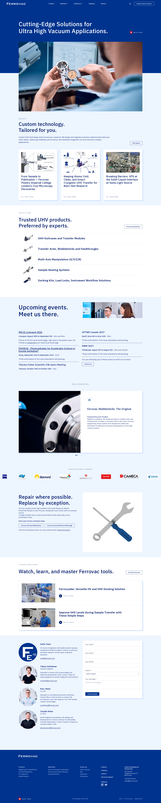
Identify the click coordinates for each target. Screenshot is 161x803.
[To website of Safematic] (57, 476)
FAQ (81, 772)
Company (92, 3)
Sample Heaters (24, 776)
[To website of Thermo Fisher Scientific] (78, 476)
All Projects (136, 143)
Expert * (88, 670)
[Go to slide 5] (83, 455)
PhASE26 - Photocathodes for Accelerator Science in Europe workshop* (47, 349)
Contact (103, 3)
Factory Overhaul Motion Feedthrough (59, 525)
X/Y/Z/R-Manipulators (25, 772)
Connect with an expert (144, 4)
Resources (77, 3)
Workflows (51, 767)
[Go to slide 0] (76, 455)
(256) (45, 340)
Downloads (83, 774)
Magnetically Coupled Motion (28, 769)
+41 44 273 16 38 (129, 779)
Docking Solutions (53, 774)
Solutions (63, 3)
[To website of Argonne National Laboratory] (36, 476)
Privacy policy (128, 799)
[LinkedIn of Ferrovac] (102, 785)
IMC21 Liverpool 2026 (30, 332)
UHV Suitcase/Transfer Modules (58, 772)
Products (22, 767)
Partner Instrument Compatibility (58, 769)
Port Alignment (23, 774)
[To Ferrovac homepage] (80, 756)
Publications (84, 776)
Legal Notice (138, 799)
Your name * (89, 644)
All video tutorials (134, 572)
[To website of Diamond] (14, 476)
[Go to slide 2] (78, 455)
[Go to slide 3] (80, 455)
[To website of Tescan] (125, 476)
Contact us (87, 364)
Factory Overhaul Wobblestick (31, 525)
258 (56, 343)
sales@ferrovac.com (47, 658)
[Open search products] (130, 4)
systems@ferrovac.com (48, 681)
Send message (92, 694)
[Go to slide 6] (85, 455)
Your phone (89, 662)
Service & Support (63, 530)
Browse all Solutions (133, 227)
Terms (121, 799)
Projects (51, 3)
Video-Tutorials (85, 769)
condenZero (32, 343)
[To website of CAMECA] (101, 476)
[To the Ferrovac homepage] (16, 4)
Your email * (89, 653)
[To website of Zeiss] (143, 476)
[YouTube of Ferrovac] (106, 785)
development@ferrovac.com (50, 728)
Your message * (91, 679)
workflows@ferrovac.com (49, 705)
